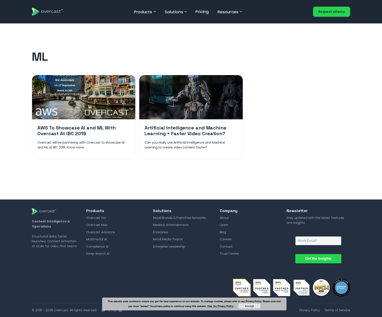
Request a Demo (331, 11)
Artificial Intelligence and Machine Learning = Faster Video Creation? (185, 131)
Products (143, 12)
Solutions (174, 12)
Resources (228, 12)
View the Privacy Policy (220, 306)
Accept (249, 306)
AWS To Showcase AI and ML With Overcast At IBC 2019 (76, 131)
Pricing (201, 11)
